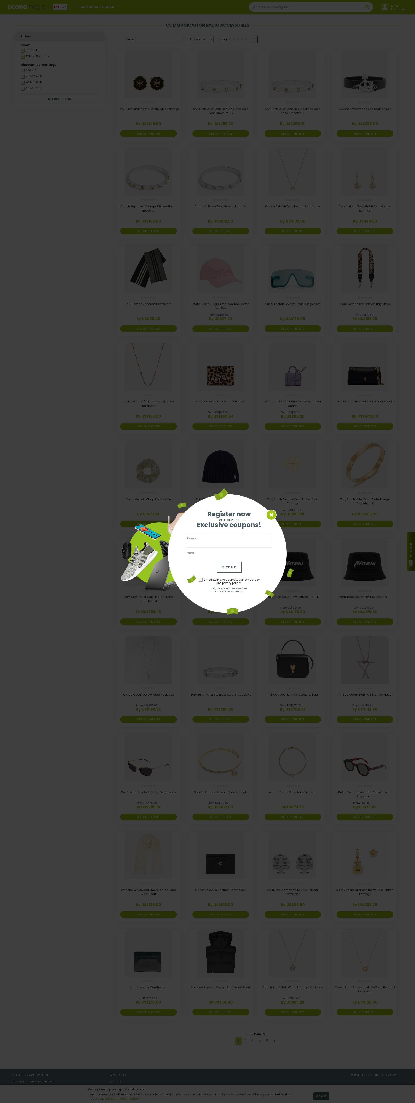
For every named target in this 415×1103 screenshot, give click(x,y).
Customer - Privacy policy (229, 591)
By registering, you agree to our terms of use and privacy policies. (232, 581)
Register (229, 567)
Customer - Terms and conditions (229, 588)
